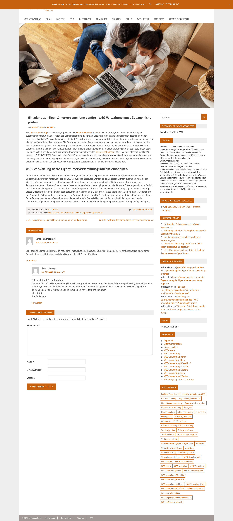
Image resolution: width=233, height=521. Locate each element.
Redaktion (51, 127)
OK (150, 4)
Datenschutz (66, 518)
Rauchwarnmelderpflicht (171, 425)
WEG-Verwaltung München (176, 376)
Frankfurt (101, 19)
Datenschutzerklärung (167, 4)
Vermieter (200, 443)
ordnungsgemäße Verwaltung (173, 421)
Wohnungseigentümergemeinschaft (176, 497)
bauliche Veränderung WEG (193, 394)
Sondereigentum (168, 430)
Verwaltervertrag (168, 452)
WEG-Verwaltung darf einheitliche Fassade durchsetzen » (126, 220)
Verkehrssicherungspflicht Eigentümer (177, 443)
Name (30, 361)
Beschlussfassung (169, 398)
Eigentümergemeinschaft (189, 398)
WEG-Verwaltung (32, 19)
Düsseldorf (85, 19)
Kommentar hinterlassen (142, 209)
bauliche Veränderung (170, 394)
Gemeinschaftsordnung (171, 407)
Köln (71, 19)
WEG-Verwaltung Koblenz (176, 369)
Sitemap (80, 518)
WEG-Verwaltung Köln (174, 373)
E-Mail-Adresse (34, 370)
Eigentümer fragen (179, 19)
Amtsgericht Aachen (105, 152)
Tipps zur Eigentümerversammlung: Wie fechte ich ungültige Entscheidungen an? (180, 289)
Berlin (129, 19)
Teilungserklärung (185, 430)
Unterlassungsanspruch (187, 434)
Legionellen (201, 412)
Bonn (48, 19)
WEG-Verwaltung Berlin (175, 356)
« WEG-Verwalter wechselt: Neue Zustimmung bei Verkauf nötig (56, 220)
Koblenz (60, 19)
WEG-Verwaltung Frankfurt (176, 366)
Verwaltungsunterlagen (171, 457)
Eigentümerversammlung (89, 132)
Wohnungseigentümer (170, 493)
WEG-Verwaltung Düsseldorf (177, 363)
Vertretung (189, 448)
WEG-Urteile (143, 19)
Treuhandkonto (167, 434)
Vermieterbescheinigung (171, 448)
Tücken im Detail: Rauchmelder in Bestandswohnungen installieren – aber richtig (183, 309)
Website (31, 377)
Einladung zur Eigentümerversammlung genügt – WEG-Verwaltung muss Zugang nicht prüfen (179, 299)
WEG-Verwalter (180, 466)
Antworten (31, 260)
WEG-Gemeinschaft (192, 457)
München (116, 19)
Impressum (50, 518)
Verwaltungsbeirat (186, 452)
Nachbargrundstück (183, 416)
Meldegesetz (166, 416)
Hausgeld (188, 407)
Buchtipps (159, 19)
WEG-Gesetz (53, 212)
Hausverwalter (171, 347)
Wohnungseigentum (93, 212)
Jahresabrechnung (185, 412)
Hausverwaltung (168, 412)
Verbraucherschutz (169, 439)
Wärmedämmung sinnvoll (171, 502)
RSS (91, 518)
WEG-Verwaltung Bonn (174, 360)
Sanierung (188, 425)
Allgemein (168, 340)
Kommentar (33, 325)
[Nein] (229, 4)
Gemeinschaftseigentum (195, 403)
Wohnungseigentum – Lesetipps (179, 379)
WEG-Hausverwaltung (184, 461)
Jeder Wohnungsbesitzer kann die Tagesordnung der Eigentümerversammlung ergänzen (183, 270)
